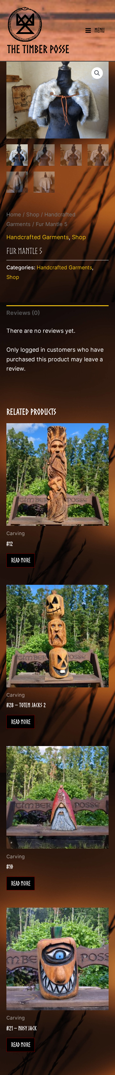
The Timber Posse (38, 49)
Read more (20, 560)
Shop (32, 214)
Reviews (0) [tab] (23, 312)
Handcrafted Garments (37, 237)
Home (13, 214)
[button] (97, 73)
